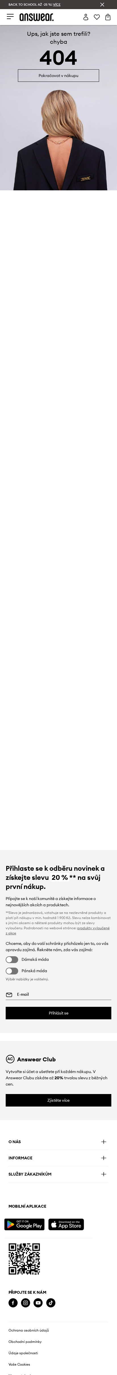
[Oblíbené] (96, 17)
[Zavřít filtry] (102, 4)
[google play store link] (25, 1223)
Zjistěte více (58, 1100)
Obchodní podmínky (25, 1342)
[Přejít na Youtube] (38, 1303)
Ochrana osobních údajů (29, 1330)
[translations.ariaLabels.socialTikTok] (51, 1303)
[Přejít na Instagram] (25, 1303)
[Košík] (108, 17)
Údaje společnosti (23, 1353)
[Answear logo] (37, 17)
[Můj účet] (85, 17)
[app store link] (69, 1223)
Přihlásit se (58, 1013)
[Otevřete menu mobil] (10, 17)
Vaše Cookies (19, 1364)
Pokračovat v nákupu (58, 75)
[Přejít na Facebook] (13, 1303)
